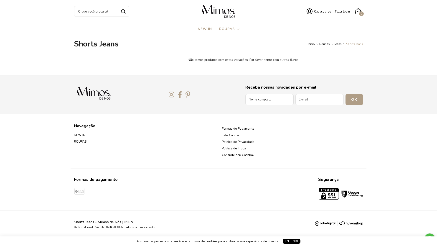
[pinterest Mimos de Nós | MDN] (188, 95)
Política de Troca (234, 148)
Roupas (324, 44)
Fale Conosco (231, 135)
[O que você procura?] (123, 11)
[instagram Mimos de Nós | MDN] (171, 95)
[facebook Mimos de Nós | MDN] (180, 95)
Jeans (338, 44)
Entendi (291, 241)
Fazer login (342, 12)
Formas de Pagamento (238, 128)
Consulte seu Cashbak (238, 155)
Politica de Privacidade (238, 142)
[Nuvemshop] (351, 224)
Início (311, 44)
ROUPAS (227, 29)
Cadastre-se (322, 12)
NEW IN (205, 29)
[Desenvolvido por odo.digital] (327, 224)
